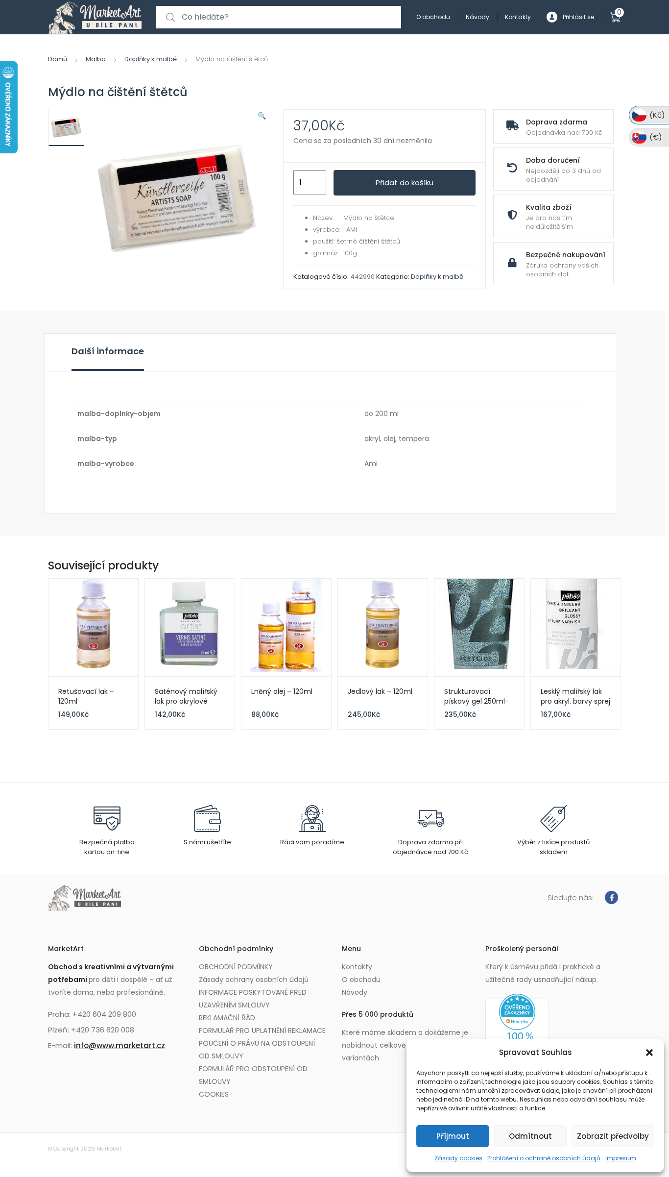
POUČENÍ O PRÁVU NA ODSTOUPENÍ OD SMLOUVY (257, 1049)
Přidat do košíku (404, 182)
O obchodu (433, 17)
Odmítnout (530, 1136)
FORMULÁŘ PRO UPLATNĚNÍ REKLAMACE (262, 1030)
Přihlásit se (578, 17)
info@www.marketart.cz (119, 1045)
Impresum (620, 1158)
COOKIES (214, 1094)
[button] (649, 1052)
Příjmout (452, 1136)
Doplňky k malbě (150, 59)
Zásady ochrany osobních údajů (254, 979)
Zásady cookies (458, 1158)
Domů (57, 59)
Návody (477, 17)
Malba (96, 59)
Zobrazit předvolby (613, 1136)
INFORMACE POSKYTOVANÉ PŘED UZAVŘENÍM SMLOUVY (253, 998)
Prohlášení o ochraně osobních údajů (543, 1158)
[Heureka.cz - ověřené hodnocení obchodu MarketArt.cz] (517, 1032)
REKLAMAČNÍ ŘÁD (227, 1018)
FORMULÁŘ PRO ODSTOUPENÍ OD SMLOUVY (253, 1075)
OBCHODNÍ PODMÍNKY (236, 967)
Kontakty (518, 17)
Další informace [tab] (108, 351)
